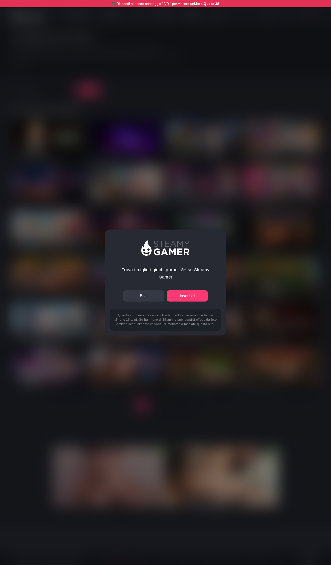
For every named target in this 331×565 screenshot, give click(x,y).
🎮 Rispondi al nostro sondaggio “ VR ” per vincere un (165, 4)
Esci (144, 296)
